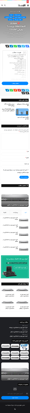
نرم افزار (10, 19)
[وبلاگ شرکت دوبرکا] (22, 5)
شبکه (11, 15)
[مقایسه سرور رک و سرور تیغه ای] (22, 112)
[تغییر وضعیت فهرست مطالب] (24, 52)
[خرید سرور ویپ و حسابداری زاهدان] (5, 353)
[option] (15, 198)
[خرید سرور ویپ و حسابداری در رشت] (5, 346)
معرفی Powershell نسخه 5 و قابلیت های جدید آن (8, 110)
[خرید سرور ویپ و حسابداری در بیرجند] (23, 220)
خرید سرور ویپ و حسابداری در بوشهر (17, 2)
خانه (18, 11)
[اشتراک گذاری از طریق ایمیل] (6, 46)
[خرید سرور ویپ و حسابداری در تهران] (23, 235)
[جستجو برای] (2, 6)
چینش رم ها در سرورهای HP (23, 105)
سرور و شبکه (13, 11)
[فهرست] (28, 6)
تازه (26, 212)
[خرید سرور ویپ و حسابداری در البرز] (23, 227)
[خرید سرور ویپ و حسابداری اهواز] (24, 353)
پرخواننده (15, 212)
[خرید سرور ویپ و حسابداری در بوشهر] (23, 242)
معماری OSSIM (20, 72)
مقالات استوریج (9, 17)
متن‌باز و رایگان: (19, 61)
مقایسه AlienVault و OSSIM (17, 79)
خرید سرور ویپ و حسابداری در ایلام (10, 247)
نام (28, 151)
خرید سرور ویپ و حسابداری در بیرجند (10, 218)
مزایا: (23, 76)
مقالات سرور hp (18, 19)
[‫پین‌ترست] (18, 90)
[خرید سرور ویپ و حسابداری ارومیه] (24, 347)
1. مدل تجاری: (21, 81)
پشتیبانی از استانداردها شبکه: (17, 68)
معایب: (22, 77)
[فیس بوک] (26, 46)
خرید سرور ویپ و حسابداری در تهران (10, 233)
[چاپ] (22, 93)
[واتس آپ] (14, 46)
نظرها (4, 212)
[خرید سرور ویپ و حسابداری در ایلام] (23, 249)
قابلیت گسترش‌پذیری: (18, 67)
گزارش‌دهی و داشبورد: (18, 65)
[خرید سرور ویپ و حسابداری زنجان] (15, 353)
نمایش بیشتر (15, 83)
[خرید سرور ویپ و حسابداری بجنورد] (15, 346)
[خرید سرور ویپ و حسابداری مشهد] (5, 357)
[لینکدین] (18, 46)
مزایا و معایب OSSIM (19, 74)
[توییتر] (22, 46)
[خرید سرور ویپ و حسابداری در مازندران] (24, 357)
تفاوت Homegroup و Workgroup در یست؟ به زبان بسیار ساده (15, 204)
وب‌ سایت (26, 164)
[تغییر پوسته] (5, 6)
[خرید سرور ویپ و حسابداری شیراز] (15, 357)
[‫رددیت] (14, 90)
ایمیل (27, 158)
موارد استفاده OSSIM (19, 70)
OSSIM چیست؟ (19, 60)
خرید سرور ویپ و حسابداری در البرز (10, 226)
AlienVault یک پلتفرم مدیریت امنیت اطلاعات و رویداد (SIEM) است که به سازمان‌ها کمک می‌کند (15, 56)
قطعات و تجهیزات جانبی (20, 17)
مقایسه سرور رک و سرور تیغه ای (23, 118)
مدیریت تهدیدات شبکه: (18, 64)
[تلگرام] (10, 46)
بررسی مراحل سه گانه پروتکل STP (9, 105)
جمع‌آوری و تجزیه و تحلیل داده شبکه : (15, 63)
